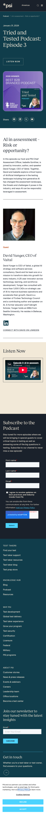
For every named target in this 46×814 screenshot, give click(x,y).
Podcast (6, 16)
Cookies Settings (23, 795)
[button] (14, 119)
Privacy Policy (23, 790)
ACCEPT (23, 809)
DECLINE (23, 802)
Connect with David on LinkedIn (21, 330)
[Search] (38, 5)
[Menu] (42, 5)
